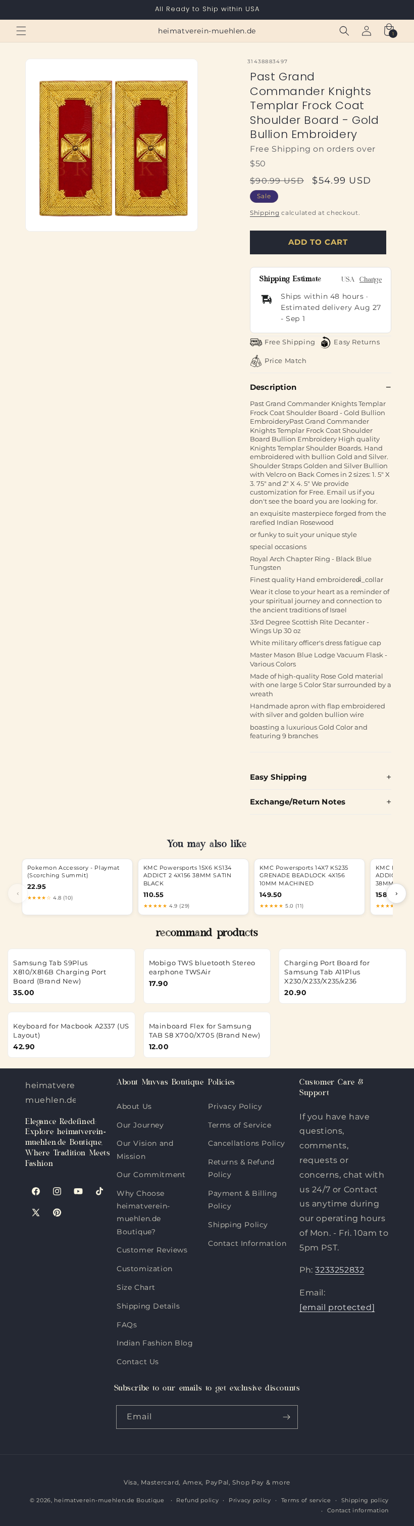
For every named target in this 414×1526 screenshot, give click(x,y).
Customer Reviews (152, 1247)
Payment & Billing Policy (242, 1191)
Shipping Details (148, 1303)
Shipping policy (365, 1500)
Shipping (265, 212)
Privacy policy (250, 1500)
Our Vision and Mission (145, 1141)
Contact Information (247, 1241)
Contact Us (138, 1359)
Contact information (358, 1510)
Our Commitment (151, 1172)
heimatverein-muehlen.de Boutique (109, 1500)
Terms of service (306, 1500)
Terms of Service (240, 1122)
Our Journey (140, 1122)
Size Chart (136, 1285)
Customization (145, 1266)
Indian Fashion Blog (155, 1340)
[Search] (344, 31)
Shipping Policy (238, 1222)
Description (273, 387)
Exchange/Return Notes (297, 801)
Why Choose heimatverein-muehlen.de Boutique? (143, 1191)
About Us (134, 1106)
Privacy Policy (235, 1106)
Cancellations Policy (246, 1141)
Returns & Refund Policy (241, 1159)
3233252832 (339, 1270)
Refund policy (197, 1500)
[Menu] (21, 31)
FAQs (127, 1322)
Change (370, 280)
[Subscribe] (286, 1417)
